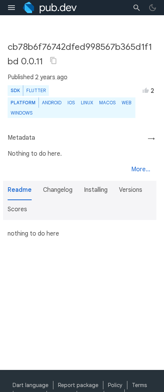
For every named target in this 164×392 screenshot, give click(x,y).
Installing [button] (96, 190)
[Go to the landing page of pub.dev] (50, 7)
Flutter (36, 90)
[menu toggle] (11, 7)
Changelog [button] (57, 190)
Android (51, 102)
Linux (87, 102)
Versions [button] (130, 190)
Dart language (30, 385)
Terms (139, 385)
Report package (78, 385)
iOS (71, 102)
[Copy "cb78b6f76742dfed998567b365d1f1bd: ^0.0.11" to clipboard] (53, 60)
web (126, 102)
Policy (115, 385)
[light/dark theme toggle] (152, 7)
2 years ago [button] (51, 77)
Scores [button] (17, 209)
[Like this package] (145, 90)
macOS (107, 102)
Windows (21, 113)
